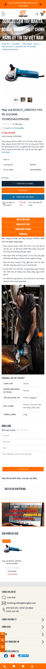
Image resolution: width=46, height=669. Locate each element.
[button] (3, 14)
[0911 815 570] (4, 666)
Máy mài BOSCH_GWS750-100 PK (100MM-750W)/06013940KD (19, 48)
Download (23, 234)
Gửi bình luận (23, 469)
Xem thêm (6, 152)
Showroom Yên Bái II (2, 641)
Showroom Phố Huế (2, 635)
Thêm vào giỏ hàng (25, 197)
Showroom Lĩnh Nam (2, 648)
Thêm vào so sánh (24, 184)
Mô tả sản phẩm (23, 220)
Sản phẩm (16, 44)
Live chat (11, 597)
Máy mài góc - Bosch (30, 44)
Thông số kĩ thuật (23, 224)
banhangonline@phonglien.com (21, 603)
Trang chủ (5, 44)
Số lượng (5, 178)
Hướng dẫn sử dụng (23, 229)
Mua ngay (23, 190)
